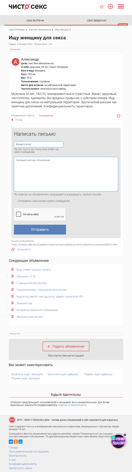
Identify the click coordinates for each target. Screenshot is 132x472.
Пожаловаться (46, 115)
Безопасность (18, 455)
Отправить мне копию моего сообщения (44, 201)
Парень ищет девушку (98, 374)
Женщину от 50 (26, 276)
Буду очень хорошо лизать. (34, 269)
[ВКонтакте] (11, 442)
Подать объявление (68, 346)
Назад (19, 119)
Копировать (24, 249)
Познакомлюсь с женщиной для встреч (41, 289)
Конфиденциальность (23, 464)
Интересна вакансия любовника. (37, 310)
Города (13, 447)
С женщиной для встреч (31, 283)
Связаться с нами (20, 468)
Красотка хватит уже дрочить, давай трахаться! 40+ (50, 296)
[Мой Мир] (20, 442)
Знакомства (24, 303)
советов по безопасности (72, 405)
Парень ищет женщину (25, 378)
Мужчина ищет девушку (63, 374)
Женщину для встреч (29, 316)
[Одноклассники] (16, 442)
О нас (12, 459)
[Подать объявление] (110, 6)
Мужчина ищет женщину (27, 374)
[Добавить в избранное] (118, 116)
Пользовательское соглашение (29, 451)
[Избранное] (101, 6)
